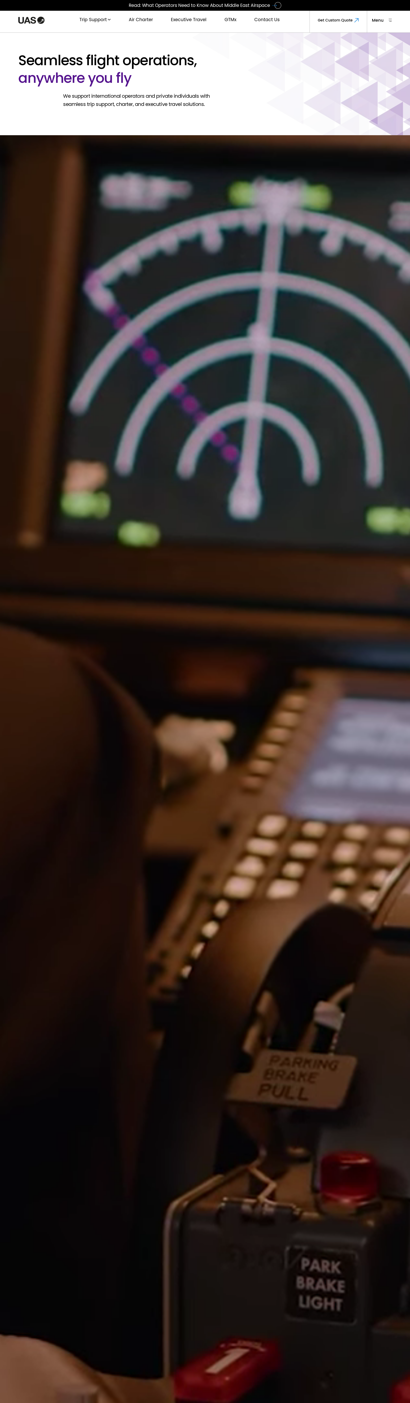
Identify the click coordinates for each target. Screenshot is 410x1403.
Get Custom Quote (335, 20)
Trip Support (93, 19)
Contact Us (267, 19)
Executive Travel (188, 19)
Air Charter (141, 19)
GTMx (230, 19)
